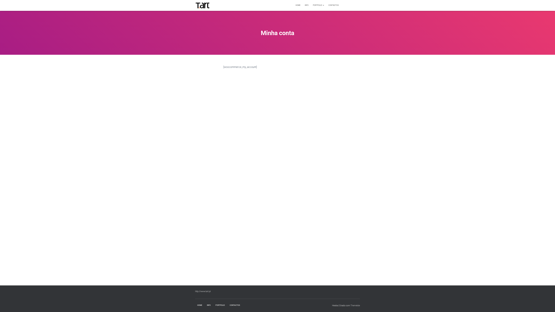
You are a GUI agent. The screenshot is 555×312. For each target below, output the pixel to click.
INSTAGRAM (355, 5)
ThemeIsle (355, 305)
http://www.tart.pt (203, 291)
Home (298, 5)
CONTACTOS (333, 5)
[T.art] (202, 5)
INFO (307, 5)
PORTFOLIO (318, 5)
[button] (323, 5)
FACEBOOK (345, 5)
